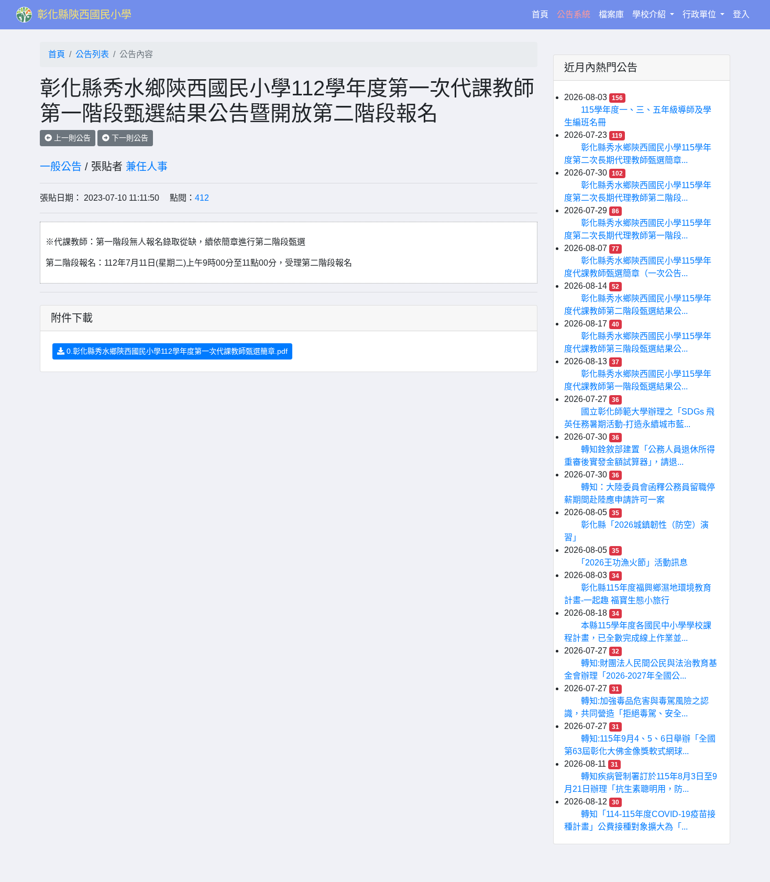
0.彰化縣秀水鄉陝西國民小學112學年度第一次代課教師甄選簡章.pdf (176, 351)
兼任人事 (147, 166)
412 (202, 197)
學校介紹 (650, 14)
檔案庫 (611, 14)
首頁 (542, 14)
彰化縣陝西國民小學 (84, 14)
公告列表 (92, 54)
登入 (741, 14)
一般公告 (61, 166)
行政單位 (700, 14)
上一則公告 (71, 138)
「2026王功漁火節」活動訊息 (634, 562)
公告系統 (573, 14)
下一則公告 (128, 138)
